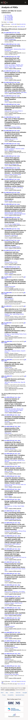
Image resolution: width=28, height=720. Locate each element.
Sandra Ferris (21, 460)
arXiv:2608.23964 (8, 341)
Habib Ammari (8, 111)
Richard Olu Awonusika (10, 408)
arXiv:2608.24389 (8, 44)
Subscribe (18, 692)
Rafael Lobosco (12, 66)
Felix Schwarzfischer (10, 626)
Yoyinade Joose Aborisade (11, 411)
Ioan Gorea (15, 111)
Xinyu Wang (15, 674)
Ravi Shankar (14, 647)
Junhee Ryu (15, 138)
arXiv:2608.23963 (8, 359)
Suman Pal (17, 519)
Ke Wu (10, 471)
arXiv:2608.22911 (8, 618)
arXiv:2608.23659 (8, 267)
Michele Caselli (8, 77)
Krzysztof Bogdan (9, 49)
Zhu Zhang (22, 591)
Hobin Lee (23, 484)
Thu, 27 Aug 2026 (9, 16)
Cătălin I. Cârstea (9, 273)
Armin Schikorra (16, 544)
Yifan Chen (7, 382)
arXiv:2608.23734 (8, 240)
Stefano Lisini (8, 246)
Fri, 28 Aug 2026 (8, 15)
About (2, 692)
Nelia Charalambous (10, 614)
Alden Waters (18, 614)
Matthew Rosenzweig (10, 286)
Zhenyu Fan (8, 647)
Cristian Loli (7, 64)
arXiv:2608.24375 (8, 71)
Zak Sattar (7, 421)
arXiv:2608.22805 (8, 632)
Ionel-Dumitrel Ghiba (16, 568)
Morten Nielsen (8, 496)
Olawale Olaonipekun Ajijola (16, 410)
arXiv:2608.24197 (8, 322)
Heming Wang (14, 531)
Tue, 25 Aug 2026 (9, 18)
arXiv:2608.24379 (8, 56)
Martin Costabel (8, 174)
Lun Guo (15, 262)
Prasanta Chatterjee (9, 519)
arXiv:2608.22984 (8, 607)
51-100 (14, 24)
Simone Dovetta (8, 262)
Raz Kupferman (8, 506)
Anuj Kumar (7, 580)
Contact (12, 692)
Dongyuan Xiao (15, 164)
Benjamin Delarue (9, 298)
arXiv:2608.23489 (8, 415)
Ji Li (6, 224)
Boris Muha (12, 448)
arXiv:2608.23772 (8, 376)
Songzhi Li (12, 92)
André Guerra (8, 433)
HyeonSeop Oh (8, 485)
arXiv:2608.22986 (8, 596)
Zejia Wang (23, 92)
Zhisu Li (6, 471)
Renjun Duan (8, 591)
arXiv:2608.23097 (8, 549)
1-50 (12, 24)
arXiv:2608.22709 (8, 666)
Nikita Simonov (18, 603)
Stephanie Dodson (15, 350)
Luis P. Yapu (12, 67)
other (18, 32)
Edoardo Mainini (16, 246)
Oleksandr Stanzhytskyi (20, 213)
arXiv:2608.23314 (8, 440)
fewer (18, 26)
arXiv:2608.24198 (8, 168)
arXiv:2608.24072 (8, 192)
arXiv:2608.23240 (8, 453)
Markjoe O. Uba (8, 200)
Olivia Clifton (8, 350)
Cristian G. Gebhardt (10, 148)
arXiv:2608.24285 (8, 130)
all (24, 26)
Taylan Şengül (16, 314)
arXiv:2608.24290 (8, 104)
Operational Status (20, 695)
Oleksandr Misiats (9, 213)
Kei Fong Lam (22, 557)
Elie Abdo (7, 100)
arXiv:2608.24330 (8, 82)
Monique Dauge (17, 174)
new (8, 22)
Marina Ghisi (8, 127)
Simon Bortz (8, 460)
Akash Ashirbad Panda (17, 334)
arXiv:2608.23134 (8, 499)
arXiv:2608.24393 (8, 32)
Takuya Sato (8, 235)
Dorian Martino (8, 544)
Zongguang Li (15, 591)
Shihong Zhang (22, 531)
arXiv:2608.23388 (8, 426)
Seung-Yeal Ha (8, 674)
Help (7, 692)
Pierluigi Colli (8, 557)
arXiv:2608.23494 (8, 397)
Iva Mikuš (7, 448)
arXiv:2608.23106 (8, 522)
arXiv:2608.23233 (8, 466)
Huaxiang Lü (8, 658)
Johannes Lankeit (19, 148)
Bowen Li (20, 111)
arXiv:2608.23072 (8, 562)
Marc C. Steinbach (9, 150)
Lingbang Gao (8, 187)
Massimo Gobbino (15, 127)
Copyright (25, 692)
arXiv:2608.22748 (8, 641)
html (15, 32)
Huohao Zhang (16, 224)
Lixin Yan (9, 224)
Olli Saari (7, 461)
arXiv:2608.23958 (8, 217)
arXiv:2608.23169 (8, 489)
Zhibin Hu (7, 92)
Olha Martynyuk (18, 212)
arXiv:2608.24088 (8, 179)
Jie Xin (13, 187)
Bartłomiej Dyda (18, 49)
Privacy (4, 695)
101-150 (22, 24)
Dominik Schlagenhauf (10, 39)
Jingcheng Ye (14, 235)
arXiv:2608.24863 (8, 277)
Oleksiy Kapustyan (9, 212)
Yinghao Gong (8, 637)
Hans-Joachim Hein (15, 382)
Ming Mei (18, 92)
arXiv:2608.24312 (8, 96)
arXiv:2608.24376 (8, 306)
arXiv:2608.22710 (8, 653)
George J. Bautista (15, 64)
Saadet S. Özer (8, 314)
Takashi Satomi (8, 367)
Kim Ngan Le (8, 334)
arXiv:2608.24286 (8, 117)
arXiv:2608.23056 (8, 585)
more (22, 26)
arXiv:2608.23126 (8, 510)
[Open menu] (25, 2)
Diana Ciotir (7, 568)
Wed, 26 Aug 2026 (9, 17)
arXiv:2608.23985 (8, 204)
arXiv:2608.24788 (8, 292)
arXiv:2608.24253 (8, 156)
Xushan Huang (8, 484)
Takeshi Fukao (15, 557)
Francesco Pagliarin (9, 603)
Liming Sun (7, 531)
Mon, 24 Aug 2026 (9, 20)
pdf (13, 32)
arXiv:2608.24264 (8, 143)
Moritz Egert (14, 460)
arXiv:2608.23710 (8, 250)
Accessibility (10, 695)
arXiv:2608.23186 (8, 476)
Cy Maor (15, 506)
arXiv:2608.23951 (8, 228)
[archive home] (4, 2)
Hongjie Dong (8, 138)
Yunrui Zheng (19, 187)
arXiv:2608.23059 (8, 573)
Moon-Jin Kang (16, 484)
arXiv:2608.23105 (8, 536)
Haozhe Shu (8, 164)
